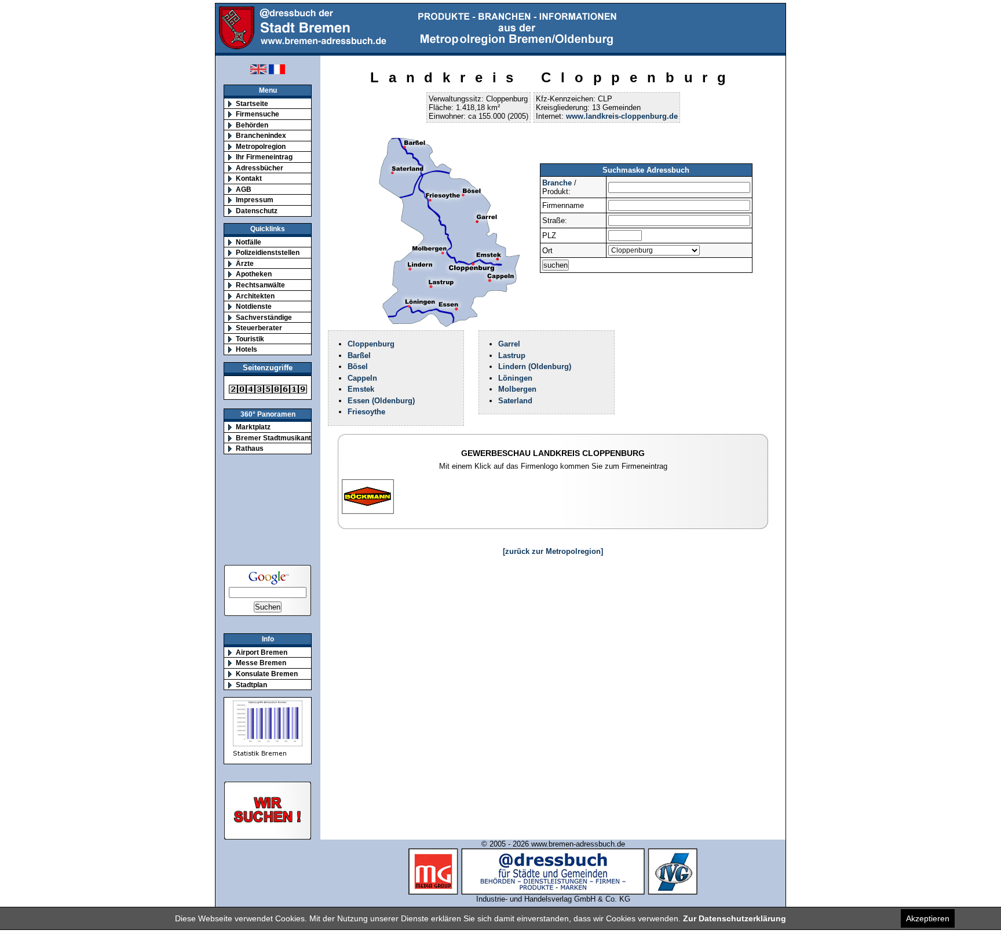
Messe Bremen (261, 662)
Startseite (252, 103)
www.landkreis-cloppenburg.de (622, 116)
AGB (243, 189)
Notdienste (254, 306)
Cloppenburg (371, 344)
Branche (557, 182)
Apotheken (254, 274)
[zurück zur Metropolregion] (553, 551)
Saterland (515, 400)
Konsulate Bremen (267, 673)
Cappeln (362, 378)
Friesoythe (366, 411)
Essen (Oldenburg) (381, 400)
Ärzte (245, 263)
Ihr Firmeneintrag (264, 157)
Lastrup (511, 355)
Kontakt (249, 178)
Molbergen (517, 389)
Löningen (515, 378)
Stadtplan (251, 684)
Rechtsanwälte (260, 285)
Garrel (509, 344)
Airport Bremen (261, 652)
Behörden (252, 125)
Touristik (250, 338)
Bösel (358, 366)
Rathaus (250, 448)
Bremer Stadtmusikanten (277, 438)
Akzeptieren (927, 918)
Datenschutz (256, 210)
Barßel (359, 355)
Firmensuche (257, 114)
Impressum (254, 199)
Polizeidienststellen (267, 252)
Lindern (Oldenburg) (534, 366)
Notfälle (248, 242)
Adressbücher (259, 168)
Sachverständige (264, 317)
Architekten (255, 296)
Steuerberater (259, 327)
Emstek (361, 389)
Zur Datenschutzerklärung (734, 918)
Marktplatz (253, 427)
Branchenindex (261, 135)
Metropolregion (261, 146)
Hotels (246, 349)
